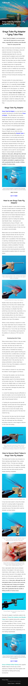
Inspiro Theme (11, 683)
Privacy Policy (5, 679)
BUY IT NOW (14, 196)
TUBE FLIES (6, 3)
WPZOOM (18, 683)
